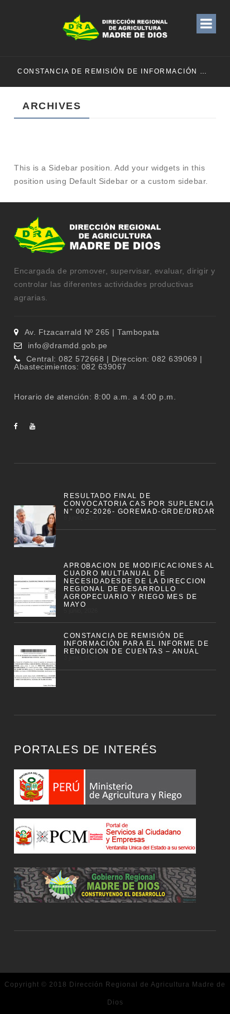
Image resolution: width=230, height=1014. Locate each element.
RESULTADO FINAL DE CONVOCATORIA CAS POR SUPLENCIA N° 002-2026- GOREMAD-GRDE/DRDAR (139, 503)
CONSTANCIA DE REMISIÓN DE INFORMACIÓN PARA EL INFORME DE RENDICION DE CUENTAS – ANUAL (111, 71)
